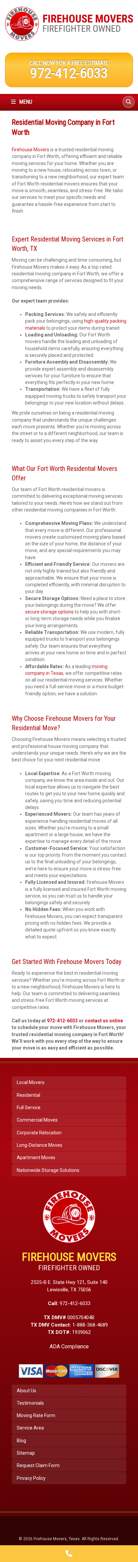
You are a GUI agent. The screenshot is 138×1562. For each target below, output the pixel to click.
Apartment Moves (36, 1157)
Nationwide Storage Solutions (48, 1170)
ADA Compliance (69, 1346)
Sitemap (26, 1453)
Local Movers (31, 1082)
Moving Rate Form (36, 1415)
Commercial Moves (37, 1120)
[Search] (129, 102)
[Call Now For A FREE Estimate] (69, 1553)
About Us (26, 1390)
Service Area (30, 1428)
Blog (21, 1440)
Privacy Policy (31, 1478)
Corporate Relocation (39, 1132)
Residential (28, 1095)
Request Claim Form (38, 1465)
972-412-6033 (69, 72)
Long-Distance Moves (39, 1145)
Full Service (29, 1107)
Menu (25, 102)
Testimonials (30, 1403)
